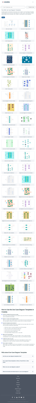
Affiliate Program (18, 388)
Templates (18, 384)
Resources (18, 378)
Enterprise (18, 390)
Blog (18, 386)
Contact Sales (18, 393)
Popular (3, 17)
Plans (18, 380)
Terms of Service (12, 399)
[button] (32, 2)
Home (18, 376)
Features (18, 382)
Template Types (31, 7)
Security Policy (23, 399)
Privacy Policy (18, 399)
